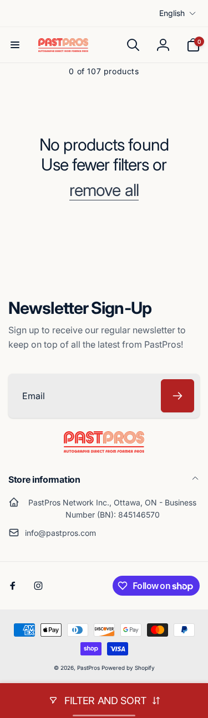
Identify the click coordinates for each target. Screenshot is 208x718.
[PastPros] (104, 449)
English (172, 13)
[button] (15, 45)
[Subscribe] (177, 395)
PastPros (88, 667)
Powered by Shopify (128, 667)
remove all (104, 190)
